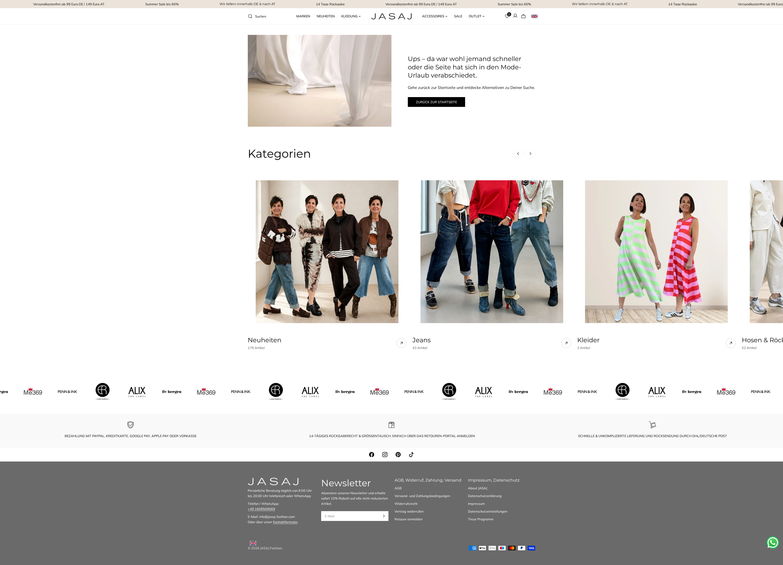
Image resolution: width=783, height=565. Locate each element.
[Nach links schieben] (518, 153)
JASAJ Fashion (271, 548)
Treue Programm (480, 519)
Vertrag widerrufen (409, 511)
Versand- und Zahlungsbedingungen (422, 496)
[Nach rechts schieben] (530, 153)
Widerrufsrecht (406, 504)
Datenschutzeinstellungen (487, 511)
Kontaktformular (285, 522)
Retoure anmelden (408, 519)
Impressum (476, 504)
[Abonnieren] (383, 516)
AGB (398, 488)
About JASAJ (477, 488)
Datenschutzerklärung (485, 496)
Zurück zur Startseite (436, 102)
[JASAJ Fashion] (39, 391)
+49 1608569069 (261, 509)
